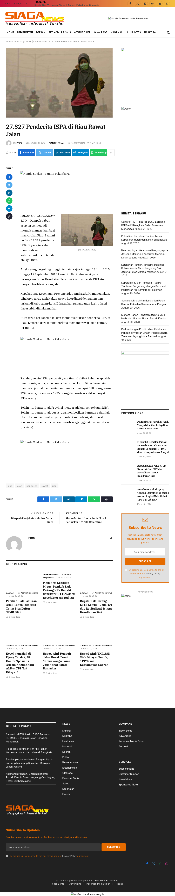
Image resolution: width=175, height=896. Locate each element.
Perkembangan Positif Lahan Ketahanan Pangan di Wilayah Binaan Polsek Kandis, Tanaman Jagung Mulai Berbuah (144, 333)
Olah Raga (100, 32)
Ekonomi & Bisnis (60, 32)
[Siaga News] (34, 18)
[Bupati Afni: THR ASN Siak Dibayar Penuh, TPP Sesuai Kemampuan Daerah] (96, 632)
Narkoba (150, 32)
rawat (45, 486)
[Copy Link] (9, 216)
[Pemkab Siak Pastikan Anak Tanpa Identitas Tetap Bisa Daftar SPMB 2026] (22, 579)
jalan (19, 486)
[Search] (168, 33)
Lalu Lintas (133, 32)
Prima (19, 143)
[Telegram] (9, 208)
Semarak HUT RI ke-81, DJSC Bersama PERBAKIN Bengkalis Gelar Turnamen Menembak (143, 225)
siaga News (25, 41)
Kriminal (117, 32)
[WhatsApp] (9, 200)
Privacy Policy (153, 573)
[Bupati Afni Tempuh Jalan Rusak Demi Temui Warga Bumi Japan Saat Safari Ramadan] (59, 632)
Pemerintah (25, 32)
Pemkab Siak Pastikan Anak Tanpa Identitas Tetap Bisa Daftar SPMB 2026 (21, 606)
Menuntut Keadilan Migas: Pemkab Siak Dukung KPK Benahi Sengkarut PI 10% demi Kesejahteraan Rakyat (59, 590)
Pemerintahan (40, 41)
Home (10, 32)
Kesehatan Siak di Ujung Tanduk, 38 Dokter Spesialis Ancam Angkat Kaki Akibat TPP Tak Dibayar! (20, 663)
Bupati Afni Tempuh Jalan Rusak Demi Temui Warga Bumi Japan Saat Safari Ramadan (57, 661)
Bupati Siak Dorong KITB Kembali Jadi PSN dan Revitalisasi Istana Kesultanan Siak (96, 606)
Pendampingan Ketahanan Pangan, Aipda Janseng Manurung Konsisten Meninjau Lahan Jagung (144, 254)
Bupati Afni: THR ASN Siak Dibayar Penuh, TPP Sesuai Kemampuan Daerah (95, 659)
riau (54, 486)
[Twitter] (9, 185)
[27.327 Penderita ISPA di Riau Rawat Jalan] (59, 83)
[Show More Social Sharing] (111, 152)
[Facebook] (9, 177)
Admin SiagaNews (29, 593)
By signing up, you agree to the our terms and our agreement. (146, 574)
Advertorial (82, 32)
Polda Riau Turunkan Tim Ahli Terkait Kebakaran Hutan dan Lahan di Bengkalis (69, 5)
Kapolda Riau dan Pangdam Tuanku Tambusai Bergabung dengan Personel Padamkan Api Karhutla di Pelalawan (143, 286)
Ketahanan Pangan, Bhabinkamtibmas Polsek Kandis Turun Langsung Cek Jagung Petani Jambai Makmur (142, 268)
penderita (31, 486)
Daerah (40, 32)
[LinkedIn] (9, 193)
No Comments (78, 143)
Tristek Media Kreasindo (105, 880)
